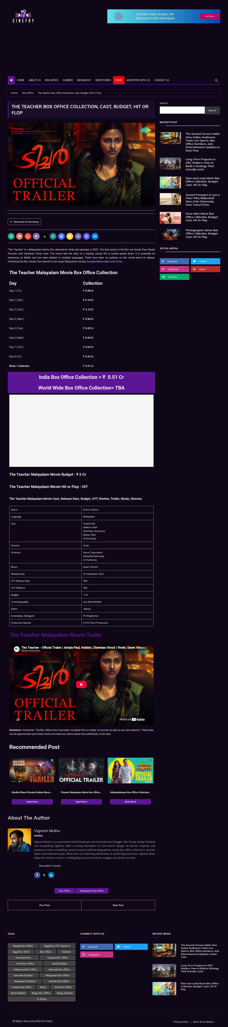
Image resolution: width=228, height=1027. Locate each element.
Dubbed (68, 80)
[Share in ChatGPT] (11, 236)
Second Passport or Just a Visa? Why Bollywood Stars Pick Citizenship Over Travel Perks (203, 200)
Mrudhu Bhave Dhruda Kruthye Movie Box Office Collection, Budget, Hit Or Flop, (32, 792)
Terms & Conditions (203, 1022)
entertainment (23, 957)
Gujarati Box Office (57, 957)
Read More (32, 801)
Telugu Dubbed (65, 993)
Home (20, 80)
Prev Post (44, 905)
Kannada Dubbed (23, 975)
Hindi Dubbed (59, 963)
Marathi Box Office (59, 981)
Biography (84, 80)
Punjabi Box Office (21, 987)
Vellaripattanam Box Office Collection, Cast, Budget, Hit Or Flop (130, 792)
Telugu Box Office (41, 993)
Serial (43, 987)
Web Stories (103, 80)
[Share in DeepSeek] (61, 236)
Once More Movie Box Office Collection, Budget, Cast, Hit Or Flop (202, 217)
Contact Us (161, 80)
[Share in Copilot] (78, 236)
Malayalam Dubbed (24, 981)
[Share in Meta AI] (95, 236)
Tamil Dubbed (18, 993)
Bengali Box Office (23, 945)
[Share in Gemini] (36, 236)
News (118, 80)
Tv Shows (42, 998)
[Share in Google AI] (28, 236)
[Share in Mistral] (69, 236)
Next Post (118, 905)
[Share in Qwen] (86, 236)
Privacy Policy (181, 1022)
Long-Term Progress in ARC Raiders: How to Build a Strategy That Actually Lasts (200, 164)
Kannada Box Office (59, 969)
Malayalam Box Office (92, 890)
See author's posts (50, 865)
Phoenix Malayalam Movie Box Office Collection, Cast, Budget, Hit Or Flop (81, 792)
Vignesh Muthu (47, 830)
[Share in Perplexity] (53, 236)
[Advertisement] (114, 53)
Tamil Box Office (63, 987)
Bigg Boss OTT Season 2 (57, 945)
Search (164, 103)
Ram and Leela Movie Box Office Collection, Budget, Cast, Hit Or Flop (203, 181)
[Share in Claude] (19, 236)
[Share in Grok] (44, 236)
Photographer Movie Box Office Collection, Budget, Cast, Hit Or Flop (202, 233)
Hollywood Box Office (25, 969)
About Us (35, 80)
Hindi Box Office (25, 963)
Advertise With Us (138, 80)
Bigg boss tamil (21, 951)
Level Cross (115, 261)
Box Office (51, 80)
